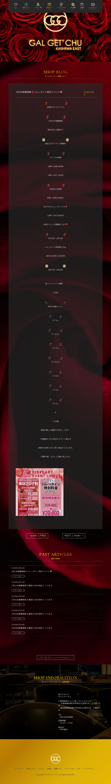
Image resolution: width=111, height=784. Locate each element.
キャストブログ (69, 768)
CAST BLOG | (54, 657)
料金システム (30, 768)
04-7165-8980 (66, 717)
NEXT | (73, 535)
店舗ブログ (57, 768)
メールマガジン (89, 768)
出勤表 (49, 768)
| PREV (38, 535)
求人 (79, 768)
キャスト (41, 768)
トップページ (19, 768)
